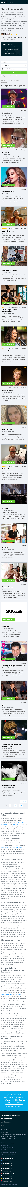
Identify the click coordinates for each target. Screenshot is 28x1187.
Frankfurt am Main (7, 994)
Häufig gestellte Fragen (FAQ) (10, 1115)
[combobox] (15, 69)
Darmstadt (19, 994)
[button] (14, 62)
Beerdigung (4, 824)
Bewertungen (21, 76)
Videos (13, 76)
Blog (2, 1125)
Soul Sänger (5, 847)
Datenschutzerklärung (8, 1138)
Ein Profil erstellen (14, 1106)
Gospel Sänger (17, 847)
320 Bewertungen (16, 37)
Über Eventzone (6, 1122)
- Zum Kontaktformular (8, 1155)
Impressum (4, 1132)
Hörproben (5, 76)
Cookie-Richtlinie (6, 1130)
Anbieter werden (6, 1118)
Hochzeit (21, 822)
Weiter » (23, 801)
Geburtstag (15, 824)
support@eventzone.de (8, 1152)
